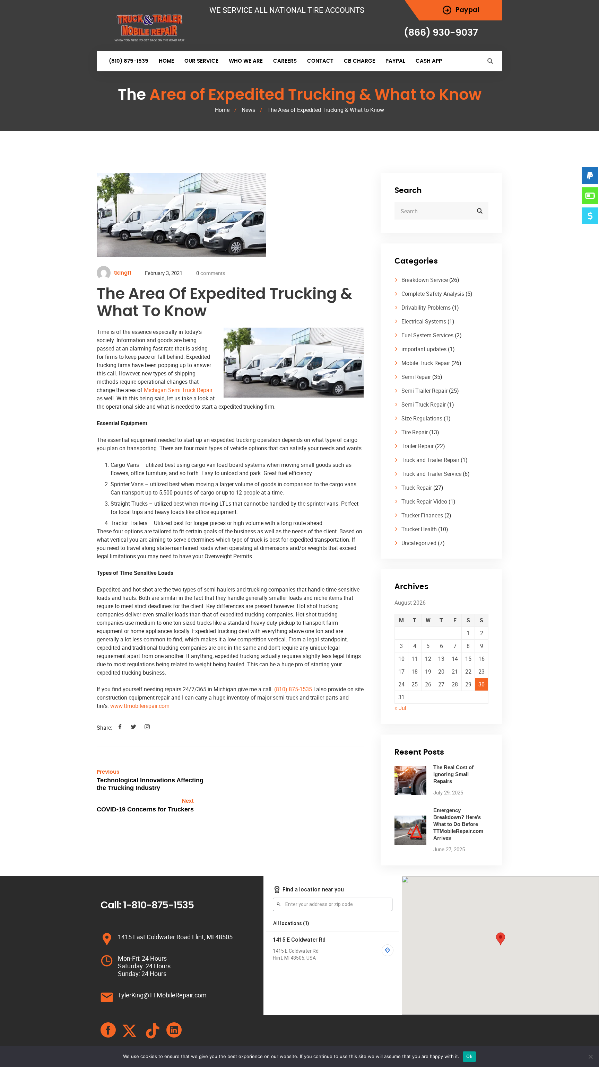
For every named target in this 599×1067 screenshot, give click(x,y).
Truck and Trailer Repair (430, 460)
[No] (590, 1056)
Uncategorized (418, 543)
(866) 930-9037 (441, 32)
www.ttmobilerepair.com (140, 706)
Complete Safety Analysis (432, 293)
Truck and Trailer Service (431, 474)
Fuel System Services (427, 335)
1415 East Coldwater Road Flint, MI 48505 (175, 937)
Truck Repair (416, 487)
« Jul (400, 708)
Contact (320, 61)
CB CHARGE (359, 61)
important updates (423, 349)
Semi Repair (416, 377)
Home (166, 61)
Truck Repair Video (424, 501)
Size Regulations (421, 418)
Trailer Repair (417, 446)
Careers (285, 61)
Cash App (429, 61)
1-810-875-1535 (158, 905)
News (248, 110)
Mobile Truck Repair (425, 363)
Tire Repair (414, 432)
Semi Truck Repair (423, 404)
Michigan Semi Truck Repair (178, 390)
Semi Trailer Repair (424, 390)
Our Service (201, 61)
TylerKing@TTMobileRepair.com (162, 995)
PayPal (395, 61)
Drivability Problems (426, 307)
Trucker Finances (422, 515)
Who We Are (246, 61)
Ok (469, 1056)
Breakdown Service (424, 280)
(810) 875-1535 (128, 61)
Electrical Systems (423, 321)
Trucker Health (419, 529)
